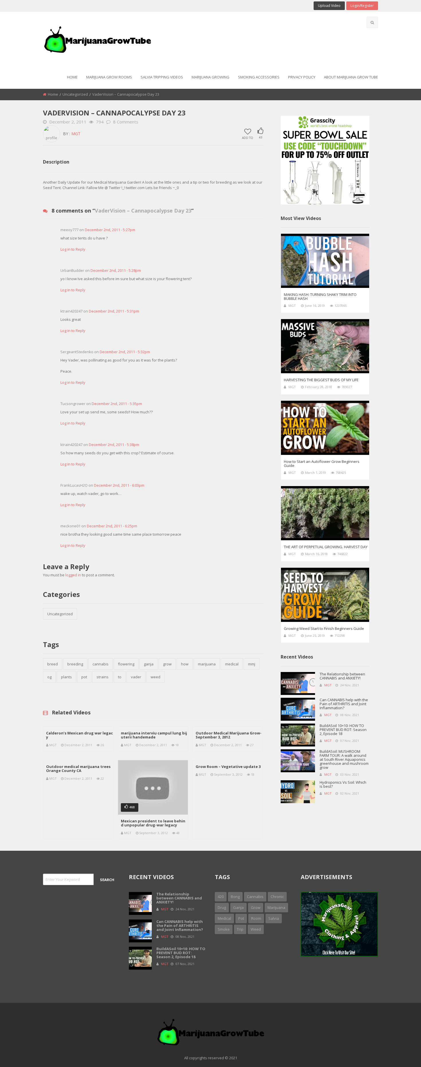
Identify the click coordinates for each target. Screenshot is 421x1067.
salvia (273, 918)
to (119, 676)
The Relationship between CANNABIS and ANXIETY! (342, 676)
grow (167, 664)
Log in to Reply (72, 249)
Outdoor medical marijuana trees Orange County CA (78, 768)
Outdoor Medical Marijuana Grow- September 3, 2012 (228, 735)
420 (221, 896)
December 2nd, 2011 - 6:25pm (112, 525)
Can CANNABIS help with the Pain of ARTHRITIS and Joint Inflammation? (344, 703)
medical (232, 664)
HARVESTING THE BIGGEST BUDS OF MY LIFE (321, 379)
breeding (75, 664)
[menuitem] (72, 77)
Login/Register (362, 5)
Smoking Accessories (259, 77)
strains (103, 676)
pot (84, 676)
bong (235, 896)
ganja (149, 664)
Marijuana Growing (210, 77)
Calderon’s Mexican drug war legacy (79, 735)
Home (72, 77)
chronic (277, 896)
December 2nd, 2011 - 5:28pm (116, 270)
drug (222, 907)
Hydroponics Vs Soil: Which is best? (343, 784)
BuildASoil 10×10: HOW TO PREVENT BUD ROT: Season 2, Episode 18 (343, 729)
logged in (73, 574)
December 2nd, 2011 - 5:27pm (110, 229)
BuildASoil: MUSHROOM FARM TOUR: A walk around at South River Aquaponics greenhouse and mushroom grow (344, 759)
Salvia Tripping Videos (162, 77)
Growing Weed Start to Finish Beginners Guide (324, 628)
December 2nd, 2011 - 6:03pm (119, 485)
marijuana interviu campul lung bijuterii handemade (154, 735)
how (184, 664)
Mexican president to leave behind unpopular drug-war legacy (153, 823)
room (256, 918)
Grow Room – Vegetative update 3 (228, 766)
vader (136, 676)
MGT (75, 133)
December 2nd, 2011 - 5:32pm (125, 351)
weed (155, 676)
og (49, 676)
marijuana (207, 664)
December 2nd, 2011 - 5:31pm (114, 311)
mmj (251, 664)
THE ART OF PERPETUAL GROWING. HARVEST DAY (325, 546)
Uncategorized (75, 94)
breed (52, 664)
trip (240, 929)
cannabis (101, 664)
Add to (247, 137)
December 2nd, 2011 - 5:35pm (117, 403)
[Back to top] (402, 1054)
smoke (224, 929)
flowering (126, 664)
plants (66, 676)
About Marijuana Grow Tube (351, 77)
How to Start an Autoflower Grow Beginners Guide (321, 463)
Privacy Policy (301, 77)
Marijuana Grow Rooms (109, 77)
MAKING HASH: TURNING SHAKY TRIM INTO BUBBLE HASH (320, 296)
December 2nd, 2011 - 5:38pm (114, 444)
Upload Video (329, 5)
